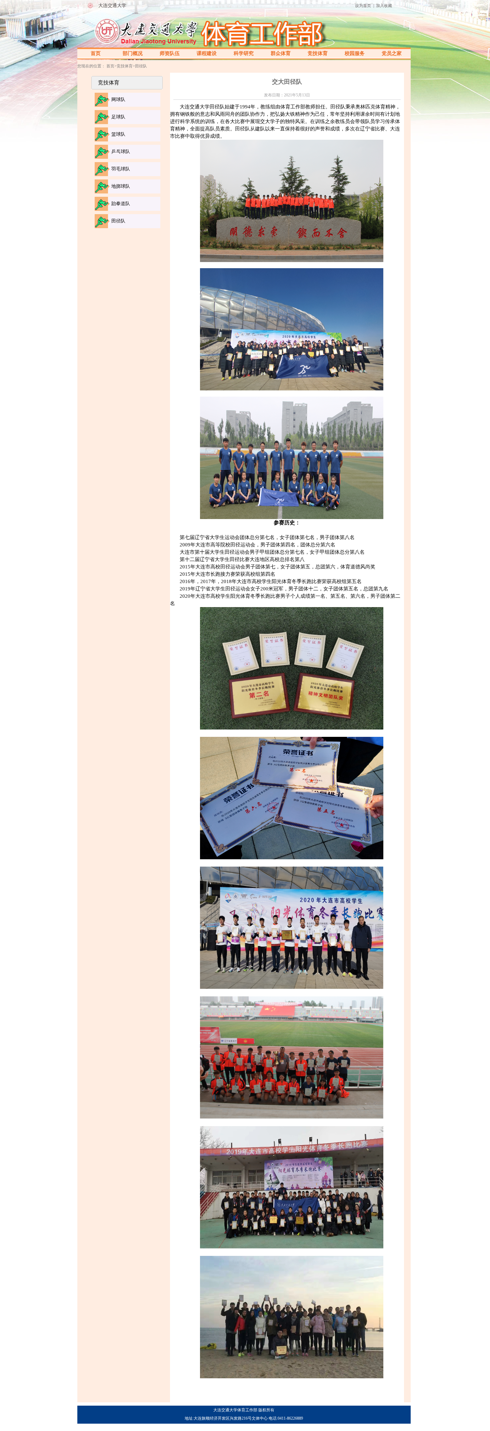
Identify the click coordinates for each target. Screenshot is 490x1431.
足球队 (118, 116)
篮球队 (118, 134)
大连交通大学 (112, 5)
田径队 (118, 220)
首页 (96, 53)
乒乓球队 (120, 151)
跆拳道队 (120, 203)
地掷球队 (120, 186)
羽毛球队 (120, 168)
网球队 (118, 99)
